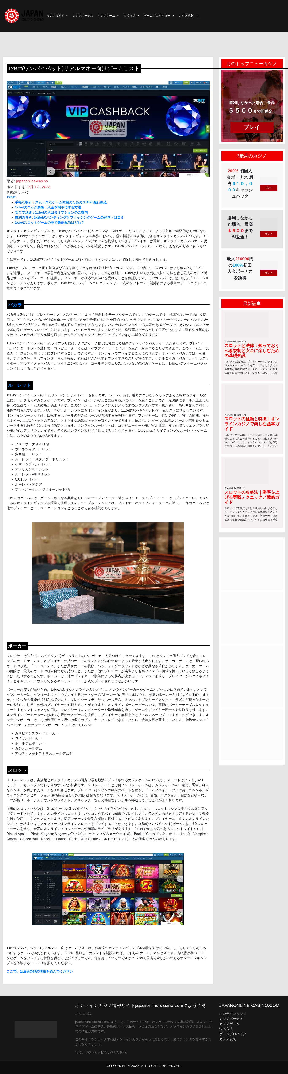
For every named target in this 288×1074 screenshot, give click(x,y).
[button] (198, 15)
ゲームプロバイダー (157, 15)
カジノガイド (55, 15)
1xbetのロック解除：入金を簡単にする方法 (48, 207)
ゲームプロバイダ (232, 1034)
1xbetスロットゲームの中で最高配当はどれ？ (50, 222)
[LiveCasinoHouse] (252, 564)
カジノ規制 (186, 15)
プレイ (252, 127)
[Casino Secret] (252, 618)
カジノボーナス (83, 15)
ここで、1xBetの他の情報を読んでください (40, 971)
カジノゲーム (106, 15)
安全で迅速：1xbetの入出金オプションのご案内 (51, 212)
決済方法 (129, 15)
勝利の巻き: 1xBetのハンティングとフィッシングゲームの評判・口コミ (69, 217)
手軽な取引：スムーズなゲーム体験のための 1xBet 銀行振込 (61, 202)
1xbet (11, 197)
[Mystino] (252, 734)
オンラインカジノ (232, 1014)
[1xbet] (252, 676)
